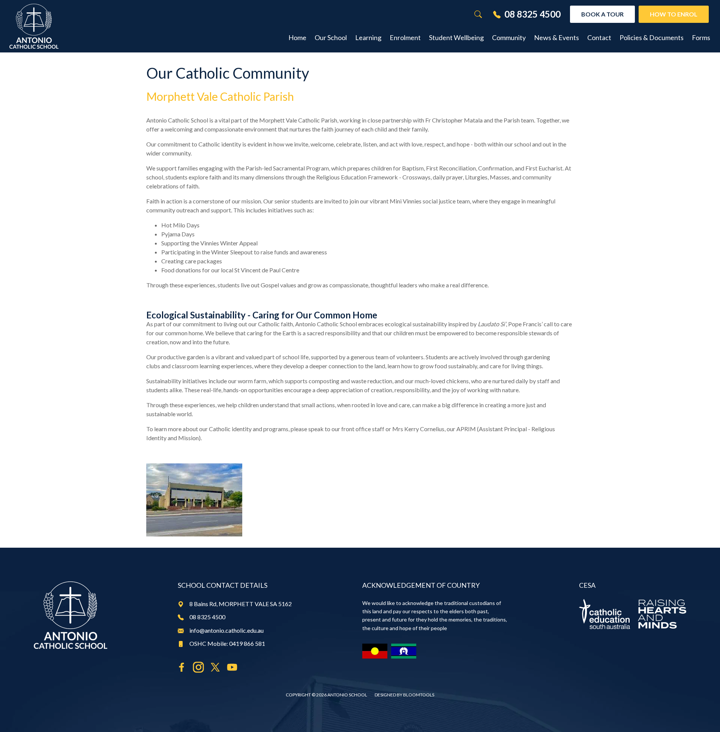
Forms (701, 37)
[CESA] (632, 614)
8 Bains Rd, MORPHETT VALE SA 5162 (240, 603)
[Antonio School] (33, 26)
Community (509, 37)
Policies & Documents (652, 37)
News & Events (556, 37)
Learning (368, 37)
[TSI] (403, 651)
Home (297, 37)
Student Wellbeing (456, 37)
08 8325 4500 (532, 14)
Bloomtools (418, 695)
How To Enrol (674, 14)
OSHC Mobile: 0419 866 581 (227, 643)
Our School (331, 37)
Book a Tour (602, 14)
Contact (599, 37)
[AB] (374, 651)
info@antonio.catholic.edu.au (226, 630)
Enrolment (405, 37)
